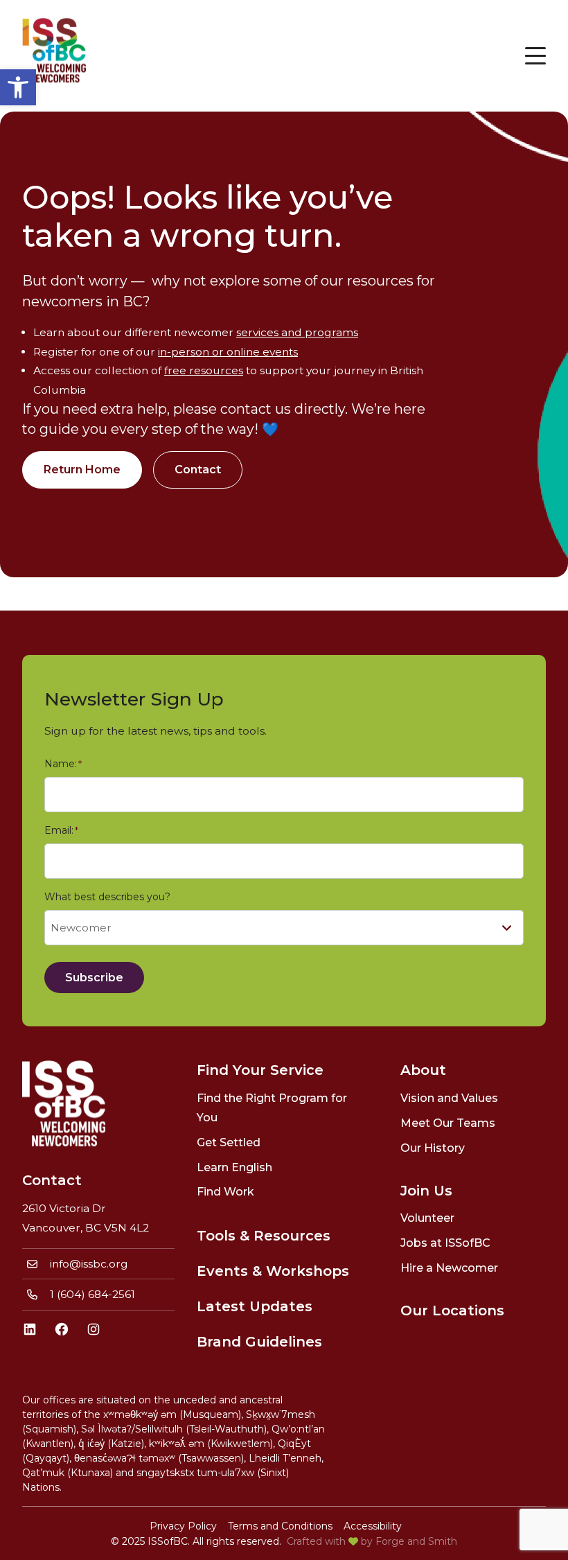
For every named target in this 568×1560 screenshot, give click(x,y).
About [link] (423, 1070)
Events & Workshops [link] (273, 1271)
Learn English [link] (234, 1167)
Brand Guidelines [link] (259, 1341)
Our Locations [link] (452, 1310)
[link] (18, 87)
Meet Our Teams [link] (447, 1123)
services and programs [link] (297, 332)
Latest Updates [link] (254, 1306)
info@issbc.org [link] (89, 1263)
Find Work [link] (225, 1191)
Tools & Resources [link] (263, 1235)
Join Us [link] (426, 1190)
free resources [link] (203, 370)
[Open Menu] (535, 55)
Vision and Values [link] (449, 1098)
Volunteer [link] (427, 1218)
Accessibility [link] (373, 1526)
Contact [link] (198, 469)
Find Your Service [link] (260, 1070)
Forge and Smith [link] (416, 1541)
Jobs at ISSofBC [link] (445, 1243)
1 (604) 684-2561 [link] (92, 1294)
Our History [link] (432, 1148)
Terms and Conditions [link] (280, 1526)
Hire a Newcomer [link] (449, 1267)
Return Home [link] (82, 469)
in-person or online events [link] (228, 351)
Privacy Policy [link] (183, 1526)
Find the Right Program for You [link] (272, 1108)
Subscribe (94, 977)
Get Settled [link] (228, 1142)
